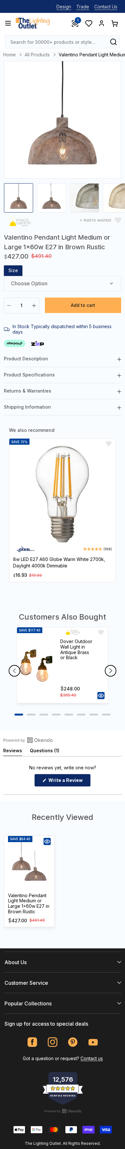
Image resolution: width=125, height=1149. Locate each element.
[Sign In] (101, 23)
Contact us (91, 1058)
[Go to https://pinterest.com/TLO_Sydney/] (73, 1042)
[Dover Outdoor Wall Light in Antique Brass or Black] (35, 665)
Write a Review (69, 782)
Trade (82, 6)
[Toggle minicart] (114, 23)
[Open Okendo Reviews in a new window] (28, 740)
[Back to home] (32, 23)
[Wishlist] (88, 23)
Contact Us (105, 6)
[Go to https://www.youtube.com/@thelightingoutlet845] (93, 1042)
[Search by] (113, 41)
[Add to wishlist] (108, 444)
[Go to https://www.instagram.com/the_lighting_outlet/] (53, 1042)
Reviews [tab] (12, 751)
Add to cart (83, 305)
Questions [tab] (44, 751)
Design (63, 6)
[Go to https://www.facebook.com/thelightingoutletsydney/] (33, 1042)
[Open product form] (101, 695)
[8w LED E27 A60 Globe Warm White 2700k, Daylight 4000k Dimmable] (62, 494)
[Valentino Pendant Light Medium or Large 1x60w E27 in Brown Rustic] (29, 863)
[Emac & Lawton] (20, 223)
